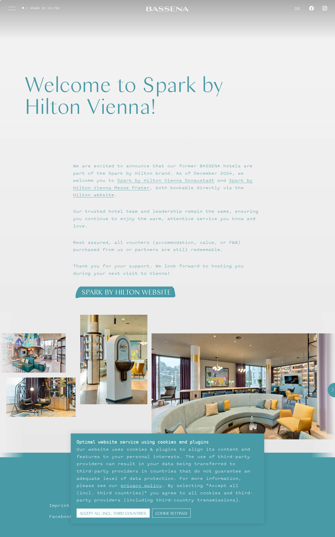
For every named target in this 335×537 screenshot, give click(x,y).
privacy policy (141, 485)
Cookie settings (171, 513)
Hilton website (93, 194)
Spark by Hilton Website (126, 291)
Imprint (59, 505)
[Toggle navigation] (12, 8)
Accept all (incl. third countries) (113, 513)
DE (297, 8)
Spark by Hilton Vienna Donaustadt (165, 180)
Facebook (61, 516)
